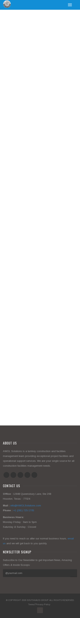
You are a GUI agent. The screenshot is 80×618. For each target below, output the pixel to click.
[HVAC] (35, 196)
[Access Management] (35, 396)
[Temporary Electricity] (35, 149)
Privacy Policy (43, 604)
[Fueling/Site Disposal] (35, 245)
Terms (31, 604)
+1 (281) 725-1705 (23, 510)
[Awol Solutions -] (7, 4)
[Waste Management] (35, 48)
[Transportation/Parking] (35, 297)
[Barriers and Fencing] (35, 344)
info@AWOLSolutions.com (25, 505)
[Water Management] (35, 100)
